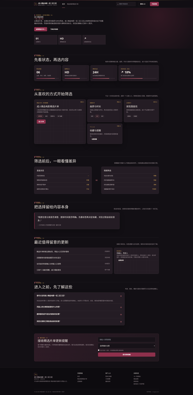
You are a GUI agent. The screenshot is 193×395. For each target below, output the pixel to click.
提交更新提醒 (127, 354)
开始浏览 (154, 4)
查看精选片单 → (40, 29)
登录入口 (142, 4)
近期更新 (79, 381)
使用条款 (136, 381)
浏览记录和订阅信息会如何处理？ (79, 321)
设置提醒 (94, 139)
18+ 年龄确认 (137, 376)
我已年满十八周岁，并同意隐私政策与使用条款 (111, 350)
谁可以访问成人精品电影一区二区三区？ (79, 296)
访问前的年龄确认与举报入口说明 (49, 264)
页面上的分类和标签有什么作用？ (79, 307)
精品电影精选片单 (72, 4)
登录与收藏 (108, 376)
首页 (63, 4)
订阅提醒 (107, 379)
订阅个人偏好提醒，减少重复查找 (49, 270)
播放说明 (107, 381)
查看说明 (121, 260)
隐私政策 (136, 379)
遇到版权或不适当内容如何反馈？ (79, 314)
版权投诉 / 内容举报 (139, 384)
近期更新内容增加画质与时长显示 (49, 258)
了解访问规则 (54, 29)
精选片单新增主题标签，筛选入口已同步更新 (53, 252)
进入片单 (41, 121)
